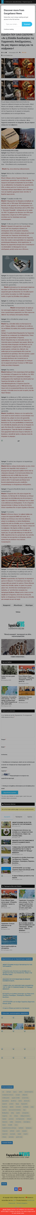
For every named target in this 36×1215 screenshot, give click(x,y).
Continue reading (9, 29)
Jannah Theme (7, 1209)
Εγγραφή (27, 24)
